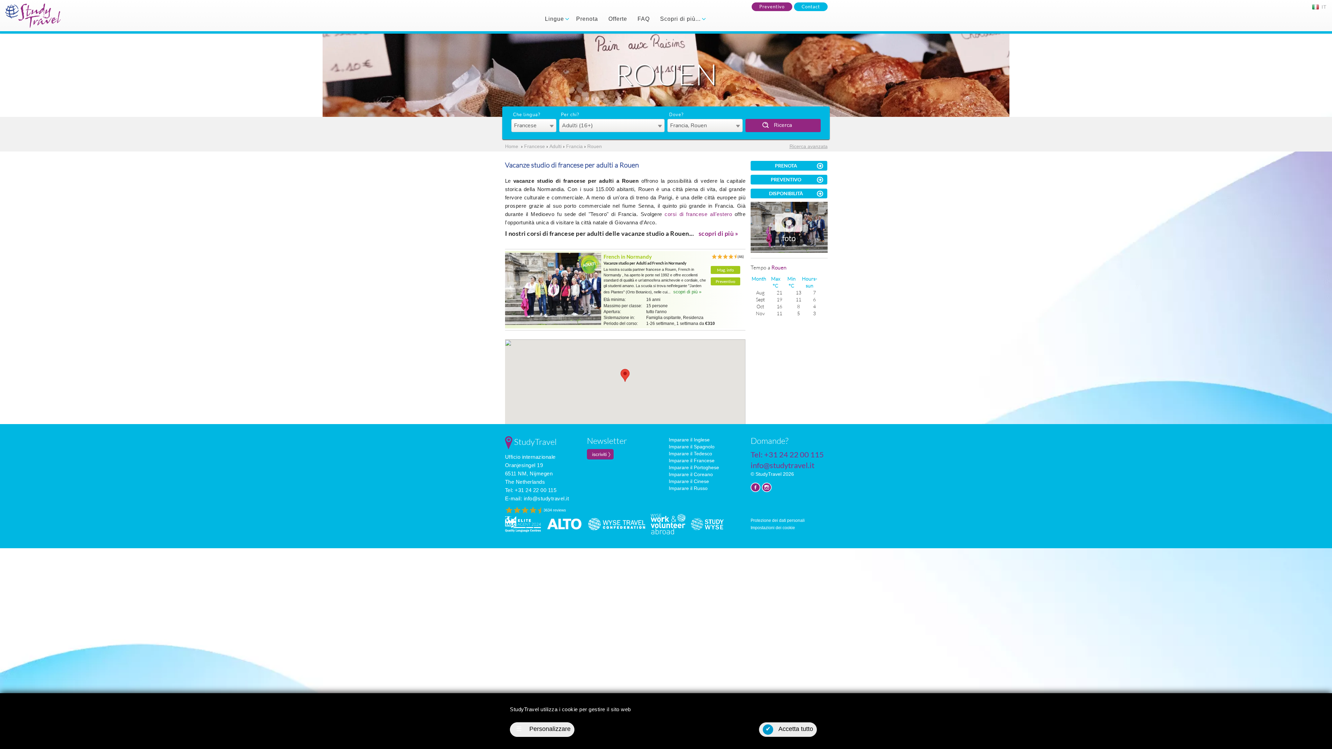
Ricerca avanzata (808, 146)
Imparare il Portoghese (694, 467)
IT (1323, 7)
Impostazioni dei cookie (773, 527)
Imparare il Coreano (691, 474)
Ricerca (783, 125)
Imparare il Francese (692, 460)
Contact (811, 6)
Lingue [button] (555, 19)
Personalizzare (543, 728)
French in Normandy (628, 256)
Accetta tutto (789, 728)
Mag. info (725, 270)
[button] (625, 375)
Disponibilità (786, 193)
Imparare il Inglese (689, 439)
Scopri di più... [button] (681, 19)
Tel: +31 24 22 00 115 (531, 490)
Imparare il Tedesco (690, 453)
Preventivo (772, 6)
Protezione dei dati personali (778, 520)
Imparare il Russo (688, 488)
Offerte (617, 19)
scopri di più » (718, 233)
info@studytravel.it (546, 498)
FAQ (644, 19)
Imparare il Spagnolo (692, 446)
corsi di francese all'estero (699, 214)
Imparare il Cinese (689, 481)
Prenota (587, 19)
